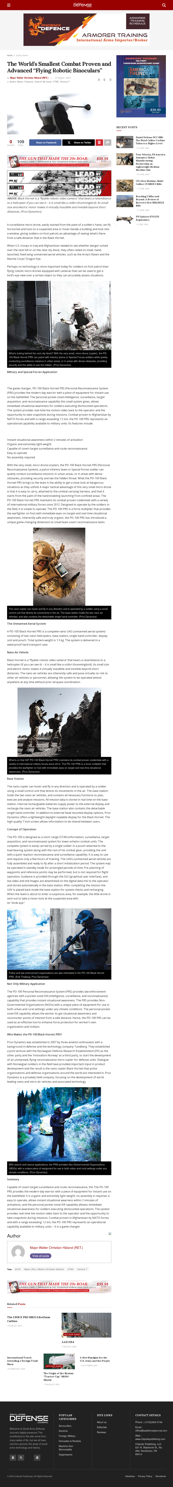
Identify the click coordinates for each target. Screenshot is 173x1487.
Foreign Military (67, 1436)
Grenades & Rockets (70, 1441)
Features (28, 81)
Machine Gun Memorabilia (66, 1447)
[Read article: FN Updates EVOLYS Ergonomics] (124, 221)
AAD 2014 (68, 1342)
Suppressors (65, 1454)
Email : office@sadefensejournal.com (151, 1428)
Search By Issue (43, 81)
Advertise (130, 1476)
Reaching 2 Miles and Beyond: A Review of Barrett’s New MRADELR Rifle (150, 201)
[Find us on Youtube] (29, 1457)
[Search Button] (164, 5)
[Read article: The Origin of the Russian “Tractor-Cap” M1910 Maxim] (59, 1361)
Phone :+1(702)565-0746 (148, 1422)
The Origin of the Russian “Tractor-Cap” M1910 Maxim (58, 1376)
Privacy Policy (145, 1476)
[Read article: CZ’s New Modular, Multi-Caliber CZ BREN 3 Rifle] (124, 186)
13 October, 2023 (88, 1365)
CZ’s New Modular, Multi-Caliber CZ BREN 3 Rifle (150, 183)
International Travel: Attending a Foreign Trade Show (22, 1361)
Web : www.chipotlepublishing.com (150, 1437)
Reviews (101, 1432)
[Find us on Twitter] (21, 1458)
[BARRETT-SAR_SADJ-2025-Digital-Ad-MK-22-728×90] (59, 176)
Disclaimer (161, 1476)
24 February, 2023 (16, 1368)
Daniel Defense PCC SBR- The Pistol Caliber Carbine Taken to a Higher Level (150, 140)
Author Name (22, 55)
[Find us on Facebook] (13, 1458)
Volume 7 (65, 81)
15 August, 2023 (63, 77)
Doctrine (63, 1431)
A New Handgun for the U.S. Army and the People (95, 1359)
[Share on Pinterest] (99, 142)
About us (101, 1422)
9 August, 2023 (14, 1325)
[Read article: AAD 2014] (86, 1325)
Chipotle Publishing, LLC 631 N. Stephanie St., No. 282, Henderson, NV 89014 (149, 1449)
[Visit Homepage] (86, 5)
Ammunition (65, 1425)
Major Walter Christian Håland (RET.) (29, 77)
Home (10, 55)
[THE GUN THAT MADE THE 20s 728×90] (59, 161)
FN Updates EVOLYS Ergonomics (147, 218)
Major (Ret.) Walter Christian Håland (44, 1269)
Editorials (102, 1427)
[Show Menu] (8, 5)
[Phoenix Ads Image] (86, 29)
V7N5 (55, 81)
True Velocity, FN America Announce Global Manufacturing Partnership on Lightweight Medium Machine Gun (150, 162)
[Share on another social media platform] (107, 142)
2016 (17, 1269)
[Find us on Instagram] (37, 1458)
